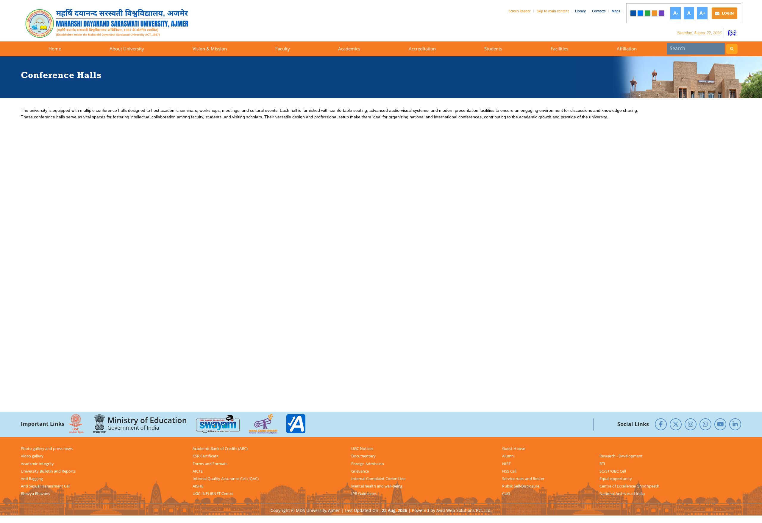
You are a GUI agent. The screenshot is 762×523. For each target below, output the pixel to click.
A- (675, 13)
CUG (506, 493)
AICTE (198, 471)
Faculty (282, 49)
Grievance (360, 471)
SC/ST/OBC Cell (612, 471)
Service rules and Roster (523, 478)
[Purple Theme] (662, 13)
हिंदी (732, 33)
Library (580, 11)
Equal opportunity (615, 478)
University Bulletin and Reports (48, 471)
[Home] (116, 23)
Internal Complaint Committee (378, 478)
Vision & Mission (210, 49)
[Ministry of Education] (139, 424)
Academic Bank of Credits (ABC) (220, 448)
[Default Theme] (633, 13)
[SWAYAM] (218, 424)
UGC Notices (362, 448)
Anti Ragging (32, 478)
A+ (702, 13)
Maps (616, 11)
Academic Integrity (37, 463)
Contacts (598, 11)
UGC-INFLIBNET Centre (213, 493)
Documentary (363, 456)
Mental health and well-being (376, 486)
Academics (349, 49)
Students (493, 49)
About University (127, 49)
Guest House (513, 448)
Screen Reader (519, 11)
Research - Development (621, 456)
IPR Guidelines (364, 493)
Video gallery (32, 456)
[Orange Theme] (655, 13)
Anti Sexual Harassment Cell (45, 486)
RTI (602, 463)
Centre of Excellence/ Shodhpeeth (629, 486)
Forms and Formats (210, 463)
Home (55, 49)
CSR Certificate (205, 456)
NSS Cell (509, 471)
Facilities (559, 49)
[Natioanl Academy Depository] (263, 424)
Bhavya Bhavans (35, 493)
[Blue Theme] (640, 13)
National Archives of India (622, 493)
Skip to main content (553, 11)
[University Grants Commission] (76, 424)
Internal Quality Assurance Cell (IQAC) (226, 478)
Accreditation (422, 49)
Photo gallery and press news (47, 448)
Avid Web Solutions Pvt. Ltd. (464, 510)
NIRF (506, 463)
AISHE (198, 486)
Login (727, 13)
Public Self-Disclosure (520, 486)
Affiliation (627, 49)
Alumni (508, 456)
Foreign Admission (367, 463)
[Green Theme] (647, 13)
